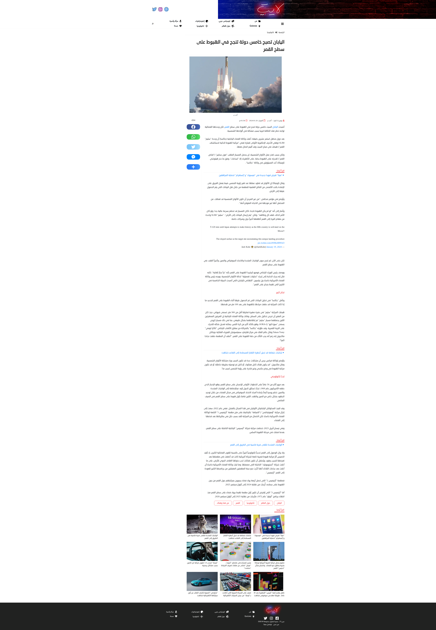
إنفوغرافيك (199, 21)
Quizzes (253, 26)
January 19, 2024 (274, 246)
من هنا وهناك (223, 503)
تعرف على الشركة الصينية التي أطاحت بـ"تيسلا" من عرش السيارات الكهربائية (236, 594)
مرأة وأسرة (174, 21)
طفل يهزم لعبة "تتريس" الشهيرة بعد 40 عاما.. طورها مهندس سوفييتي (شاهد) (269, 594)
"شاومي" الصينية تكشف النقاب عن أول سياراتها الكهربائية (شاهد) (203, 594)
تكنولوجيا (200, 26)
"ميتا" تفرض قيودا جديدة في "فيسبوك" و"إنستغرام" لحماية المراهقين (250, 175)
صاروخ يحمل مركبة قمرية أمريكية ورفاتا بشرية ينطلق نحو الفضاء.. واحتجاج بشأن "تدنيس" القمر (269, 566)
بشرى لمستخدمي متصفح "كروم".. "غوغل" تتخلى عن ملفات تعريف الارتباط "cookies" (236, 566)
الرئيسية (281, 32)
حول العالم (226, 26)
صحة (176, 26)
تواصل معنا (268, 625)
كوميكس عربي (224, 21)
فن (256, 21)
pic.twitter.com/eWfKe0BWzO (271, 242)
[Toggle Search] (153, 23)
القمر (227, 126)
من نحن (276, 625)
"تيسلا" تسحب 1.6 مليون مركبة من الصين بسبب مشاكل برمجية (202, 564)
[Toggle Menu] (282, 23)
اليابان (275, 126)
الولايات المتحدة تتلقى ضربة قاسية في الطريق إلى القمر (256, 444)
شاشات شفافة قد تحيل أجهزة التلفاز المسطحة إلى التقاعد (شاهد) (252, 352)
